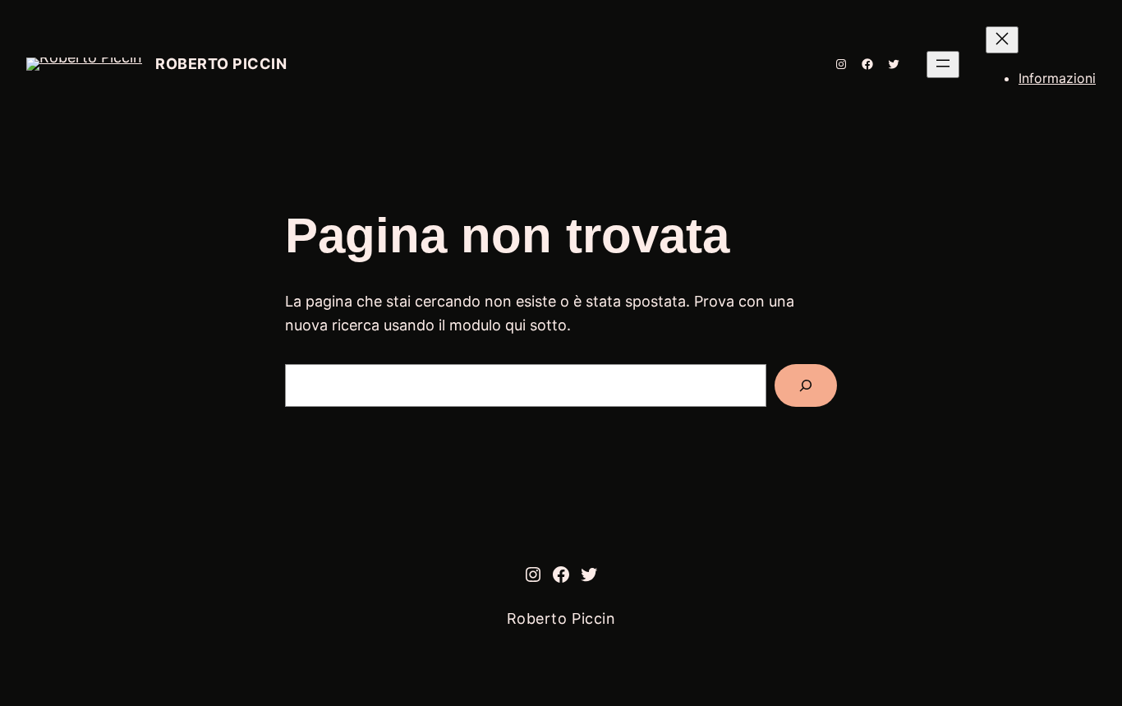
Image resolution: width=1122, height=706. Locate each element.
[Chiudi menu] (1002, 39)
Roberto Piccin (221, 63)
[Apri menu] (943, 64)
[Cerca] (806, 385)
